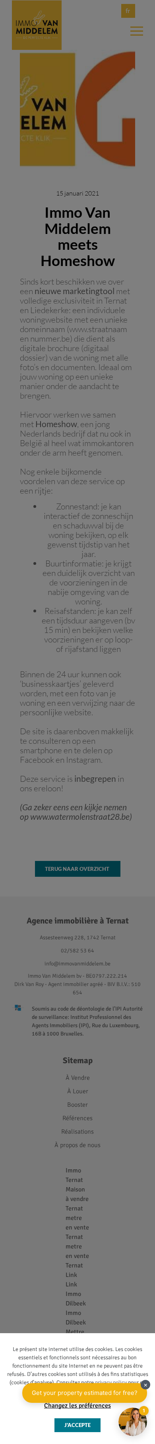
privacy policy (111, 1382)
